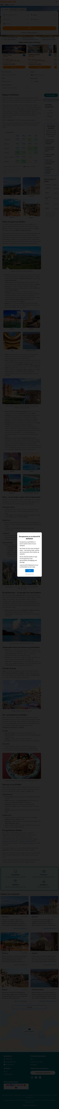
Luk (30, 570)
